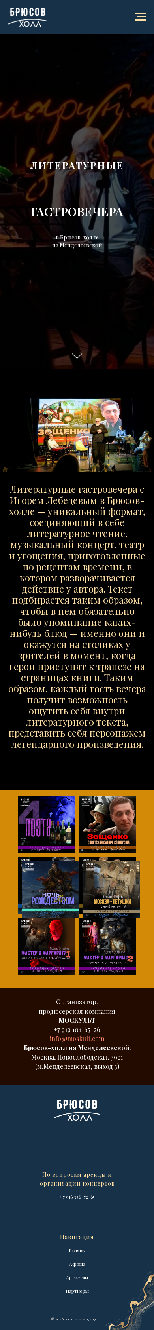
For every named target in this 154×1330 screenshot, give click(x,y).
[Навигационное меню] (140, 17)
